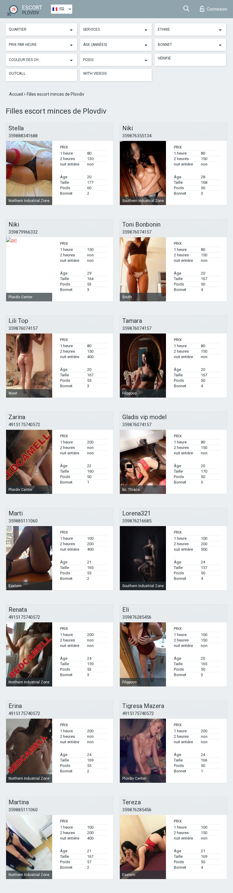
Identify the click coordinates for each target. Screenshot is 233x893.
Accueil (16, 94)
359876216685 (136, 521)
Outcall (17, 73)
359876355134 (136, 136)
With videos (95, 73)
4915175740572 (24, 424)
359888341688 (23, 136)
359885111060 (23, 521)
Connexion (217, 9)
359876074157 (136, 232)
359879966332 (23, 232)
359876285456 (136, 617)
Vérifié (164, 58)
